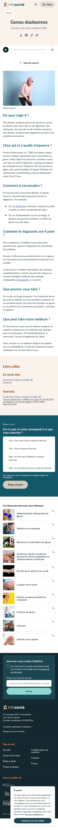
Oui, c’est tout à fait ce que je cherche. (28, 440)
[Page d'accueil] (14, 4)
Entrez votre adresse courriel (18, 678)
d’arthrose (21, 206)
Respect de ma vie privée (13, 731)
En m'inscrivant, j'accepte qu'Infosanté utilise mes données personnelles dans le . (29, 669)
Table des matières (31, 63)
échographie (22, 279)
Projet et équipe (11, 766)
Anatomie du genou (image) (16, 379)
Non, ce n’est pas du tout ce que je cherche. (30, 468)
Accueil (6, 749)
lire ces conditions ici (34, 814)
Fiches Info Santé (11, 755)
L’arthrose (39, 162)
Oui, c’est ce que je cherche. (22, 448)
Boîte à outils (9, 761)
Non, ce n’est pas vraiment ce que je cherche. (26, 458)
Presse (34, 763)
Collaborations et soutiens (39, 751)
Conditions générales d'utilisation (17, 726)
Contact (35, 757)
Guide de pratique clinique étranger (20, 396)
